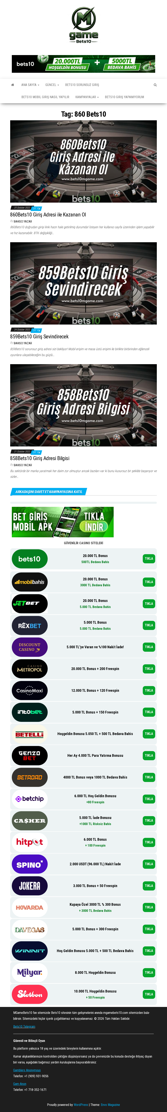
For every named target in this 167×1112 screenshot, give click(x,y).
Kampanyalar (86, 97)
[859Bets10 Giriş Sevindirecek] (83, 283)
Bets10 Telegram (24, 1026)
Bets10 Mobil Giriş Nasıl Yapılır (45, 97)
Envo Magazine (110, 1105)
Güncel (51, 85)
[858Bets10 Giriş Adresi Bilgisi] (83, 405)
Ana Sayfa (29, 85)
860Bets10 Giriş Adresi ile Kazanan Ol (48, 215)
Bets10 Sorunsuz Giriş (82, 85)
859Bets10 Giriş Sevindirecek (39, 336)
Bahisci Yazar (23, 221)
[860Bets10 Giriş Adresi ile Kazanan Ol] (83, 161)
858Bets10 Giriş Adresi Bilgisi (39, 458)
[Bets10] (12, 85)
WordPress (81, 1105)
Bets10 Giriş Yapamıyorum (124, 97)
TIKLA (149, 558)
